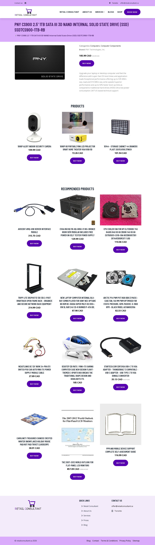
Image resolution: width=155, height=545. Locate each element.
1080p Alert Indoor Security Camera (34, 146)
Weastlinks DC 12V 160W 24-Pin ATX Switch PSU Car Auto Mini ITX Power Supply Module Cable (34, 369)
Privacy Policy (125, 540)
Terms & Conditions (109, 540)
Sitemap (136, 540)
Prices (86, 520)
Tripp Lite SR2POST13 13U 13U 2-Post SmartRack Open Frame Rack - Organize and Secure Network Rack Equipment (34, 300)
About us (87, 12)
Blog (85, 525)
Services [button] (99, 12)
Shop (119, 12)
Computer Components (111, 46)
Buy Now (86, 63)
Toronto (115, 3)
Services (87, 515)
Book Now (132, 12)
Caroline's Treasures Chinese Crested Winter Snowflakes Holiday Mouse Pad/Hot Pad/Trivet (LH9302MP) (34, 441)
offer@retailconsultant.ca (129, 3)
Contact (95, 540)
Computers (95, 46)
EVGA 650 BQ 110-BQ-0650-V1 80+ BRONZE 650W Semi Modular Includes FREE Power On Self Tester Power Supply (77, 232)
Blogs (111, 12)
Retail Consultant (69, 12)
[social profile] (25, 3)
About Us (87, 511)
